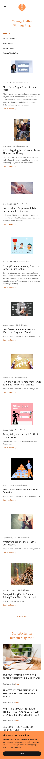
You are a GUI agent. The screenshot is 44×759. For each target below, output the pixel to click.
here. (17, 684)
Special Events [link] (8, 48)
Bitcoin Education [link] (9, 38)
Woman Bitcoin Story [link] (11, 53)
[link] (22, 7)
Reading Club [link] (8, 43)
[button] (5, 7)
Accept (22, 754)
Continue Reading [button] (9, 108)
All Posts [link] (6, 33)
